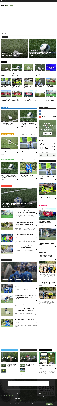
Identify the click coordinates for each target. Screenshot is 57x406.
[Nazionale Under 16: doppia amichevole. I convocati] (19, 272)
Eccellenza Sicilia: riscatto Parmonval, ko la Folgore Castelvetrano (45, 257)
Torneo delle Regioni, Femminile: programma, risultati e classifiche (28, 99)
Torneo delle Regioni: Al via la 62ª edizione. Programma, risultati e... (39, 86)
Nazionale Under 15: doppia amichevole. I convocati (27, 175)
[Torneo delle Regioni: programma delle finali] (51, 67)
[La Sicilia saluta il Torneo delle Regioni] (6, 81)
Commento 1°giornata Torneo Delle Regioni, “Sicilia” (28, 86)
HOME (18, 0)
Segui (55, 113)
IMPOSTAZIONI (23, 404)
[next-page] (3, 103)
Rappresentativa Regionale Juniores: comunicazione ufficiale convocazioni (51, 99)
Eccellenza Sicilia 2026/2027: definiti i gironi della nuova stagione (8, 125)
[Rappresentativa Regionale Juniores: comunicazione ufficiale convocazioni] (51, 93)
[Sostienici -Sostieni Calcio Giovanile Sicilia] (28, 357)
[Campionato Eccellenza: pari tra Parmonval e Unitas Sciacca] (47, 293)
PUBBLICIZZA (26, 0)
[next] (54, 37)
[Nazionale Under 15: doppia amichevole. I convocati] (28, 168)
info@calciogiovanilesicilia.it (25, 400)
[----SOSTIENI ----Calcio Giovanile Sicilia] (47, 128)
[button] (54, 26)
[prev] (52, 37)
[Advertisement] (35, 5)
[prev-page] (2, 103)
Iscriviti (54, 116)
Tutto (23, 134)
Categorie (4, 33)
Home (3, 26)
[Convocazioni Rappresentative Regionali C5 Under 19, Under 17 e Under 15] (40, 67)
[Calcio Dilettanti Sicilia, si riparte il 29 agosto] (28, 67)
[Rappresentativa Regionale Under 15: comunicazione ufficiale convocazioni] (7, 238)
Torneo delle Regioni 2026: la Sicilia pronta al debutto (39, 99)
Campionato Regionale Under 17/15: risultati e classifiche (20, 36)
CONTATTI (30, 0)
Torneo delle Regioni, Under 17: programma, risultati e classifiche (5, 99)
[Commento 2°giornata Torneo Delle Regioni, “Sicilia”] (17, 81)
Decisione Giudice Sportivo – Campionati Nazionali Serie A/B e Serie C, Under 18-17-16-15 (31, 370)
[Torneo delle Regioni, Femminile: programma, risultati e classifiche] (28, 93)
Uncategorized (3, 96)
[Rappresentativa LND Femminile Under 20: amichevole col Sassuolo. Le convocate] (7, 299)
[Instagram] (53, 1)
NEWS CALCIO (3, 70)
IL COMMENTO (41, 194)
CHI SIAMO (22, 0)
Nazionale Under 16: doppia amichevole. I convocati (17, 279)
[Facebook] (51, 1)
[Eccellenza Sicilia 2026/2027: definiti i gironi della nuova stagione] (14, 50)
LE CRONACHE (41, 272)
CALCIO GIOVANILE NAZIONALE (34, 50)
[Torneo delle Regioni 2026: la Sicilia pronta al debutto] (40, 93)
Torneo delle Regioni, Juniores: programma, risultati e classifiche (50, 86)
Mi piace (54, 111)
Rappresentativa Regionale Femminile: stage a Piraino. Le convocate (47, 243)
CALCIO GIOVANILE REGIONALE (28, 70)
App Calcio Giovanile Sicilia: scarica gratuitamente (46, 366)
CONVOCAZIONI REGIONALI (38, 70)
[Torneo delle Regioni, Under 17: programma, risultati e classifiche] (6, 93)
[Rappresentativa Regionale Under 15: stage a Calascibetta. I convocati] (7, 249)
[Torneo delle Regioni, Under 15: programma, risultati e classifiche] (17, 93)
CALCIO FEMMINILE (26, 96)
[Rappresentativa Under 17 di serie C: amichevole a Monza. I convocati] (7, 312)
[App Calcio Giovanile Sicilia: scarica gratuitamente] (47, 358)
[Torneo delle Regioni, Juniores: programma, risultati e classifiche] (51, 81)
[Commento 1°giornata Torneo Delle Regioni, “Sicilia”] (28, 81)
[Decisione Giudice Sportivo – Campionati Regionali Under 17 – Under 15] (3, 365)
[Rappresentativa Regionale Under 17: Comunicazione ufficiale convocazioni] (7, 226)
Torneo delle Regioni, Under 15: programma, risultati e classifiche (16, 99)
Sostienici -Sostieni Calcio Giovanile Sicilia (27, 359)
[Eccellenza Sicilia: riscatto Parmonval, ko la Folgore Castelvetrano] (47, 267)
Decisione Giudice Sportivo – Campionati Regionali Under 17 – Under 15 (9, 359)
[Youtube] (55, 1)
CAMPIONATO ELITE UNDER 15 (23, 26)
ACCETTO (49, 404)
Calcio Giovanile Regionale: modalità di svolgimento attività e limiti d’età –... (28, 125)
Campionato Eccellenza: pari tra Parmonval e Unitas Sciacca (47, 283)
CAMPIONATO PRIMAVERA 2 (26, 30)
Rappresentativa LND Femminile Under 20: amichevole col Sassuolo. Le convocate (25, 297)
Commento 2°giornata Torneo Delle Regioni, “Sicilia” (16, 86)
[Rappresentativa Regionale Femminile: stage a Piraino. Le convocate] (47, 234)
